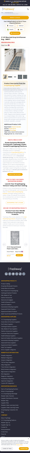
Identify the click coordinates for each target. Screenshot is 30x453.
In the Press (4, 432)
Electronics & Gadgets (7, 300)
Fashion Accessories (6, 297)
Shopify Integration (6, 355)
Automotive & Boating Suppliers (10, 340)
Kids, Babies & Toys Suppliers (9, 329)
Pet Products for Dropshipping (9, 290)
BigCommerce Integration (8, 371)
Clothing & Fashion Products (9, 293)
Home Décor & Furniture (8, 288)
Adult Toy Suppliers (6, 347)
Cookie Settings (7, 448)
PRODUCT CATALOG (15, 17)
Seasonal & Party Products (8, 309)
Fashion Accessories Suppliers (9, 331)
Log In (3, 436)
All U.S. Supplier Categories (8, 349)
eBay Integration (5, 365)
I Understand (24, 448)
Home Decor (12, 128)
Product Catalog (5, 284)
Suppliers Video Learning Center (10, 407)
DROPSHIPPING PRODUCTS (9, 12)
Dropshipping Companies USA (9, 410)
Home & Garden (16, 127)
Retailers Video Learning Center (10, 405)
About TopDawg (5, 418)
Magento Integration (7, 376)
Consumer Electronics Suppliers (9, 333)
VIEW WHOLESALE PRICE (8, 42)
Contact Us (4, 427)
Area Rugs (13, 130)
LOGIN (25, 4)
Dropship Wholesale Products (9, 286)
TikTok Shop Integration (8, 362)
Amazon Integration (6, 360)
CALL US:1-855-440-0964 (9, 4)
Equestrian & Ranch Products (9, 311)
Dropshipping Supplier (12, 85)
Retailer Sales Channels (7, 396)
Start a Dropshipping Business (9, 389)
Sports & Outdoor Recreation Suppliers (11, 338)
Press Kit (3, 434)
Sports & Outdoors (6, 304)
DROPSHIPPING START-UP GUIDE (15, 202)
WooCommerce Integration (8, 369)
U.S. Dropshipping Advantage (9, 393)
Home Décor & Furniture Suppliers (10, 322)
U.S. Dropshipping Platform (8, 420)
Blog (2, 412)
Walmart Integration (6, 358)
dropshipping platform (17, 152)
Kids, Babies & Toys (6, 295)
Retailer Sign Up (5, 422)
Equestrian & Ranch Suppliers (9, 345)
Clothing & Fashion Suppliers (9, 326)
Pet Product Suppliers (7, 324)
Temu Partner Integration (8, 367)
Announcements (5, 429)
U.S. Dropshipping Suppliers (9, 319)
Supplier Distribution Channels (9, 398)
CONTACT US (19, 4)
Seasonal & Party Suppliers (8, 343)
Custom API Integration (7, 383)
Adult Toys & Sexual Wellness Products (11, 314)
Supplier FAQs (5, 403)
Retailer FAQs (4, 400)
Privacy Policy (19, 444)
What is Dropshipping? (7, 391)
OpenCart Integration (7, 381)
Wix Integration (5, 374)
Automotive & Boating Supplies (9, 307)
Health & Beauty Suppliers (8, 336)
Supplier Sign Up (5, 425)
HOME (2, 12)
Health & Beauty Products (8, 302)
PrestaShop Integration (7, 378)
